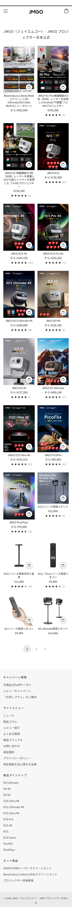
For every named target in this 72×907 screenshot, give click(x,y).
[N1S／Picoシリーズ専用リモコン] (53, 555)
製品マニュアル (13, 740)
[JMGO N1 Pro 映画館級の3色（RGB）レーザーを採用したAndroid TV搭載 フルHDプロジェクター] (53, 69)
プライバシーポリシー (17, 758)
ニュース (8, 715)
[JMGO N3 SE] (19, 361)
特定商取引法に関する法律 (20, 764)
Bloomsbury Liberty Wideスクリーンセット (30, 874)
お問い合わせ (11, 746)
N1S (5, 831)
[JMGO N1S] (53, 146)
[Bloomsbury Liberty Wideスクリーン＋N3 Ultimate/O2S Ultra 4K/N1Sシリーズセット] (19, 69)
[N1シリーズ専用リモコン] (19, 610)
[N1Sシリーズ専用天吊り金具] (19, 555)
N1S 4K (7, 825)
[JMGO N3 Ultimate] (53, 361)
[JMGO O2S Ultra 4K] (19, 428)
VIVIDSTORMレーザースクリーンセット (27, 868)
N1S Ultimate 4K (13, 807)
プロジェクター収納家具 (18, 880)
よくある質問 (11, 734)
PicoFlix (8, 843)
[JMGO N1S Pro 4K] (53, 227)
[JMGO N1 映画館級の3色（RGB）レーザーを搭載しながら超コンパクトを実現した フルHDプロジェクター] (19, 146)
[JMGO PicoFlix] (53, 428)
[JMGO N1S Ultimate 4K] (19, 294)
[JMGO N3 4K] (53, 294)
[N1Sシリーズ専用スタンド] (53, 488)
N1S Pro (8, 819)
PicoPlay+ (9, 850)
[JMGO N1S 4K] (19, 227)
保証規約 (8, 752)
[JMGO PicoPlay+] (19, 495)
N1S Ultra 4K (11, 813)
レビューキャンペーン (17, 691)
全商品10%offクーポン (17, 685)
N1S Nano (9, 837)
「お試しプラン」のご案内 (20, 697)
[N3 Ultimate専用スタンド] (53, 610)
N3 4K (7, 789)
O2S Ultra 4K (11, 801)
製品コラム (10, 721)
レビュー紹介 (11, 728)
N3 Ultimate (11, 782)
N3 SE (7, 795)
